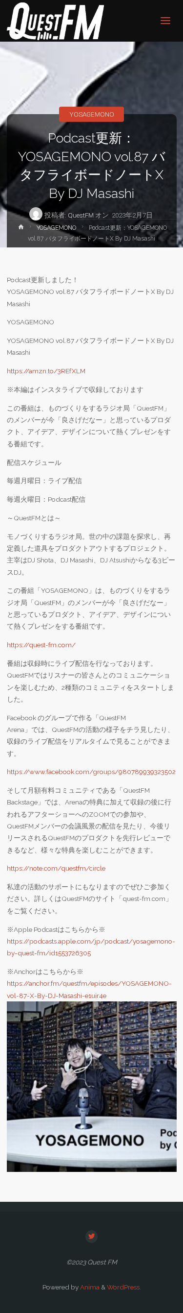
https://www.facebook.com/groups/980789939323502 (91, 772)
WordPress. (124, 1287)
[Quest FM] (55, 20)
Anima (89, 1287)
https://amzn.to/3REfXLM (46, 371)
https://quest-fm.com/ (41, 645)
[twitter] (91, 1236)
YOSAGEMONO (91, 114)
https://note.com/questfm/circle (56, 868)
